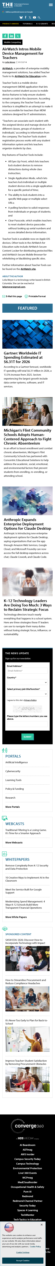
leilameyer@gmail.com (13, 286)
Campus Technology (27, 1163)
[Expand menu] (50, 5)
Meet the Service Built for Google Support (23, 891)
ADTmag (27, 1149)
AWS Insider (27, 1154)
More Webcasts (14, 842)
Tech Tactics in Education (28, 1219)
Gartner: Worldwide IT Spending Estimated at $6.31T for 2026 (23, 357)
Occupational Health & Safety (27, 1187)
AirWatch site (28, 269)
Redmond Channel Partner (27, 1201)
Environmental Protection (27, 1168)
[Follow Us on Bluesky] (21, 17)
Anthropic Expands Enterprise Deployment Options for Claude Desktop (27, 524)
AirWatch (7, 68)
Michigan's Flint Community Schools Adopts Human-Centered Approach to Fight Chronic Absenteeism (27, 437)
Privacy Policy (30, 700)
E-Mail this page (14, 296)
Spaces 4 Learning (27, 1210)
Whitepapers (17, 859)
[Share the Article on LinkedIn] (11, 36)
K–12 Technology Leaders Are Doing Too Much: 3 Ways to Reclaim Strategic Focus (28, 605)
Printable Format (37, 296)
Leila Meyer (10, 62)
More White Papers (16, 917)
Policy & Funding (14, 788)
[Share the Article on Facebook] (5, 36)
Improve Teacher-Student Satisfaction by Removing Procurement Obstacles (26, 1062)
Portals (13, 756)
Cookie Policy (35, 1246)
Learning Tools (13, 780)
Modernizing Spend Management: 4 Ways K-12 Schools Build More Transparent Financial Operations (25, 904)
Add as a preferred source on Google (19, 12)
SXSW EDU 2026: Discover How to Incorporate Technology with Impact (25, 941)
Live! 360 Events (27, 1173)
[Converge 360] (27, 1126)
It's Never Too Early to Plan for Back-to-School (26, 1022)
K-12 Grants (42, 24)
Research (10, 797)
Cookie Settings (22, 1252)
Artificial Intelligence (16, 762)
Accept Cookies (22, 1260)
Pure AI (27, 1191)
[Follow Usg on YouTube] (34, 17)
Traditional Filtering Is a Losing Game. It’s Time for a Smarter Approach (26, 831)
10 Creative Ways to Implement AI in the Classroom (27, 879)
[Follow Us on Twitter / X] (30, 17)
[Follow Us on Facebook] (25, 17)
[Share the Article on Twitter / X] (18, 36)
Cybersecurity (12, 771)
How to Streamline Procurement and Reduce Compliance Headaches (25, 982)
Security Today (27, 1205)
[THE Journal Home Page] (15, 5)
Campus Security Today (27, 1159)
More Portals (12, 806)
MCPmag (27, 1177)
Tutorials (28, 24)
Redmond (27, 1196)
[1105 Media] (27, 1138)
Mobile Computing (12, 42)
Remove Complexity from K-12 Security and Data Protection (26, 867)
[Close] (41, 1224)
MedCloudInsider (27, 1182)
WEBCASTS (14, 823)
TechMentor (27, 1215)
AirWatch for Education (28, 76)
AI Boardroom (27, 1145)
